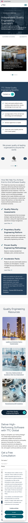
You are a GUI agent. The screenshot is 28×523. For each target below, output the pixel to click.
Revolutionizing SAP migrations (14, 403)
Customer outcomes (8, 36)
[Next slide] (24, 60)
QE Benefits (23, 36)
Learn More (7, 223)
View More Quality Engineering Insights (12, 412)
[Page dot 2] (12, 74)
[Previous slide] (3, 60)
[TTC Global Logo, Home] (3, 5)
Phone (3, 466)
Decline (14, 516)
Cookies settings (14, 508)
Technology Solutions (9, 13)
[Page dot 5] (16, 74)
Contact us (6, 94)
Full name (4, 460)
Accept (14, 512)
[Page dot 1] (11, 74)
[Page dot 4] (15, 74)
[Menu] (25, 5)
